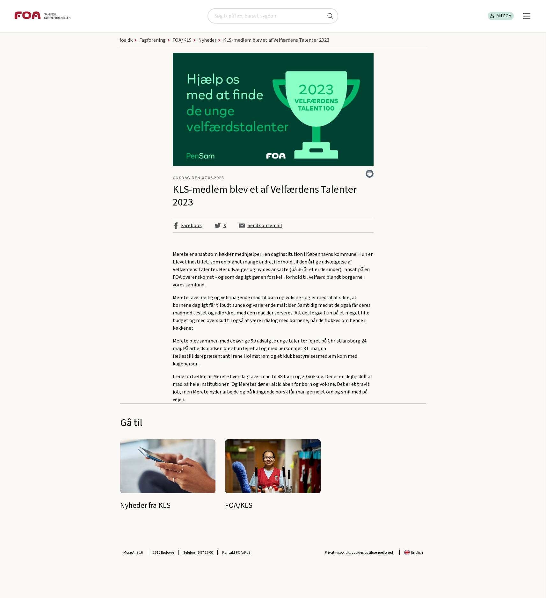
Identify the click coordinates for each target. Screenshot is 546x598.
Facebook (191, 225)
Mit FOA (504, 16)
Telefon (198, 552)
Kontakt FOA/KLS (236, 552)
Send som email (265, 225)
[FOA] (42, 16)
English (417, 552)
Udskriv (370, 174)
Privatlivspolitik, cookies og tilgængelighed (359, 552)
